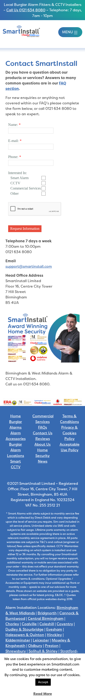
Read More (42, 693)
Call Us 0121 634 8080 (25, 10)
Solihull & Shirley (43, 651)
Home (15, 416)
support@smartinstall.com (28, 266)
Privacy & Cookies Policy (69, 433)
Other (14, 193)
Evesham (54, 629)
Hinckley (54, 634)
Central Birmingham (45, 618)
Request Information (24, 229)
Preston (51, 645)
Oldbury (35, 645)
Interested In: (17, 173)
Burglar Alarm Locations (15, 450)
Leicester (41, 640)
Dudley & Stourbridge (24, 629)
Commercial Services (25, 188)
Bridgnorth (47, 612)
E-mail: (13, 141)
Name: (13, 125)
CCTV (15, 183)
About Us (42, 444)
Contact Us (42, 433)
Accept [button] (43, 682)
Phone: (13, 157)
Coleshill (46, 623)
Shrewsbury (15, 651)
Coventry (65, 623)
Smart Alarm (19, 178)
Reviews (42, 438)
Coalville (29, 623)
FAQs (42, 427)
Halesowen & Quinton (24, 634)
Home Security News (42, 456)
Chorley (12, 623)
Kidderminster (17, 640)
